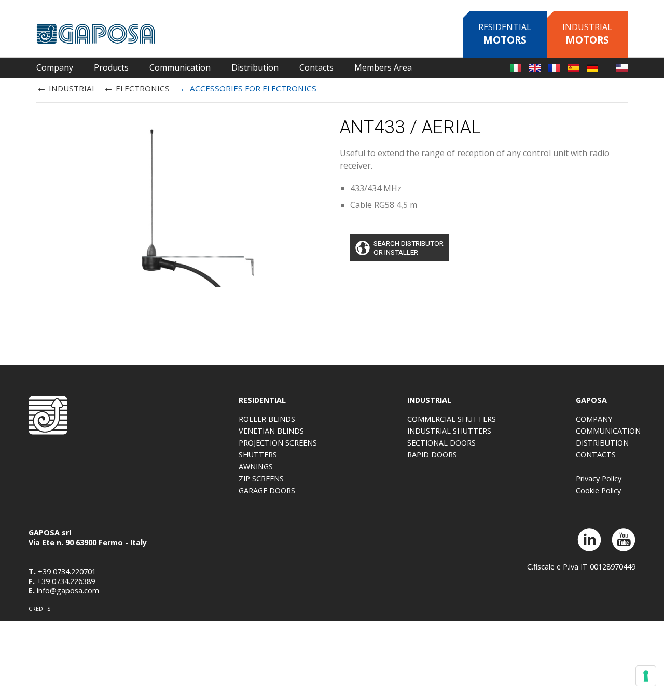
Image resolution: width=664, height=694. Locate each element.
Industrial (587, 34)
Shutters (258, 455)
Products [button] (111, 67)
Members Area (383, 67)
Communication (608, 431)
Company (594, 419)
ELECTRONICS (136, 87)
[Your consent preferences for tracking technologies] (646, 676)
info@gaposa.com (68, 590)
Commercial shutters (451, 419)
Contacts (596, 455)
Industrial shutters (449, 431)
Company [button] (54, 67)
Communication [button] (180, 67)
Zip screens (261, 478)
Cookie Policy (598, 490)
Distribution (255, 67)
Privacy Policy (598, 478)
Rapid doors (432, 455)
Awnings (256, 466)
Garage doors (267, 490)
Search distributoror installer (409, 247)
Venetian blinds (271, 431)
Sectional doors (441, 443)
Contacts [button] (316, 67)
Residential (504, 34)
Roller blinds (267, 419)
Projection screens (278, 443)
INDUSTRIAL (66, 87)
